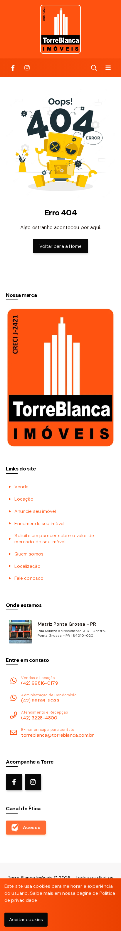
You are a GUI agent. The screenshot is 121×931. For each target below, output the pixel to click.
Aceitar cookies (26, 919)
